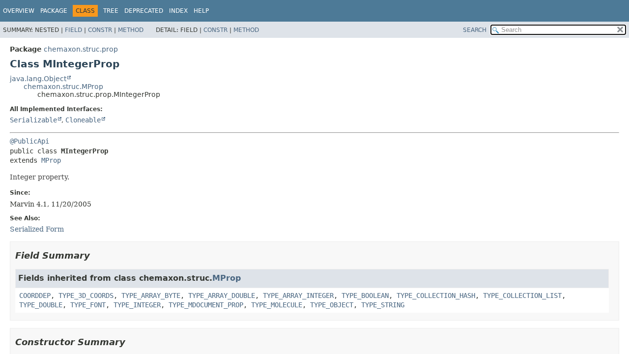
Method (130, 30)
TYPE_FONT (88, 305)
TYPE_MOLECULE (276, 305)
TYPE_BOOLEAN (365, 295)
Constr (100, 30)
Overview (18, 10)
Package (53, 10)
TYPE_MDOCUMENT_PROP (206, 305)
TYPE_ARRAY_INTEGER (298, 295)
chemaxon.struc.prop (81, 49)
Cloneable (83, 120)
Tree (110, 10)
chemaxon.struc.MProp (63, 86)
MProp (51, 160)
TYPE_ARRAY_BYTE (150, 295)
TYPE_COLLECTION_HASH (436, 295)
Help (201, 10)
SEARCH (474, 30)
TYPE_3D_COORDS (86, 295)
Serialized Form (37, 229)
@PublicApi (29, 141)
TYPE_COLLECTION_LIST (522, 295)
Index (178, 10)
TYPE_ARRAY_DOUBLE (221, 295)
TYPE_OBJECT (331, 305)
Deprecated (143, 10)
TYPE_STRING (382, 305)
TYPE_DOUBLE (40, 305)
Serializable (33, 120)
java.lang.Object (38, 79)
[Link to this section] (97, 255)
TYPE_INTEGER (137, 305)
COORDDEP (35, 295)
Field (73, 30)
